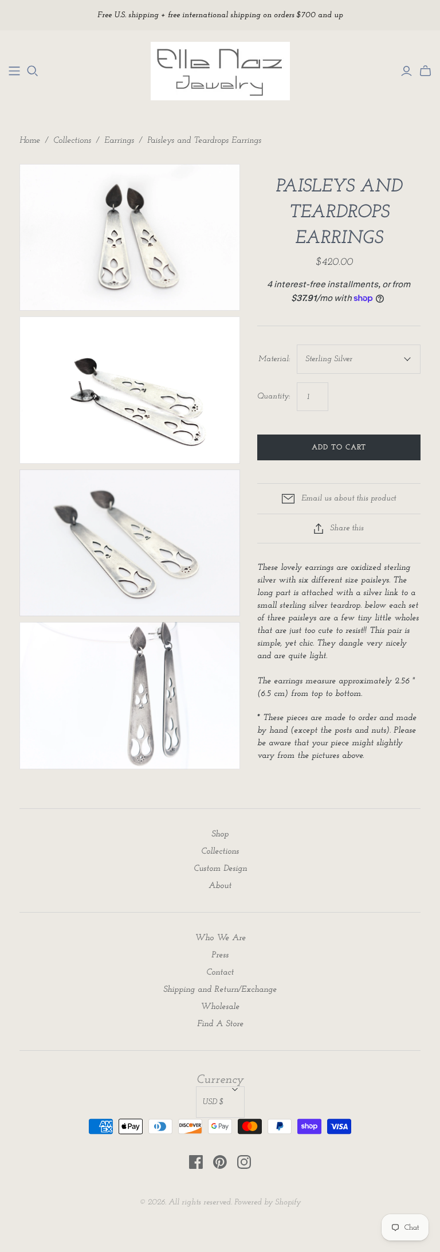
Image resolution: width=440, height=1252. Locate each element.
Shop (220, 834)
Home (29, 140)
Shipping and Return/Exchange (220, 989)
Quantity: (273, 396)
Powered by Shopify (267, 1202)
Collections (72, 140)
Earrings (119, 140)
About (220, 886)
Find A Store (220, 1024)
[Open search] (32, 71)
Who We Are (220, 938)
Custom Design (220, 868)
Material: (274, 359)
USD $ (213, 1102)
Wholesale (220, 1007)
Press (220, 955)
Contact (220, 972)
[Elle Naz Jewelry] (14, 71)
